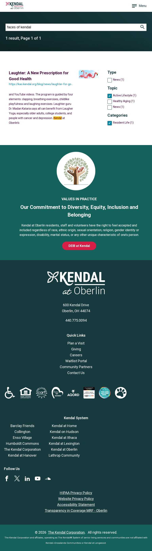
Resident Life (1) (123, 122)
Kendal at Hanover (22, 455)
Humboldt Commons (22, 443)
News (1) (118, 79)
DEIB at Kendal (79, 246)
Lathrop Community (64, 455)
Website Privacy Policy (76, 499)
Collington (22, 432)
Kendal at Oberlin (64, 449)
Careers (76, 355)
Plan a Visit (76, 343)
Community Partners (76, 367)
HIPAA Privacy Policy (76, 493)
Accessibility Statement (76, 505)
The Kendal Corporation (22, 449)
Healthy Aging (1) (124, 101)
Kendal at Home (64, 426)
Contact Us (76, 373)
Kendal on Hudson (64, 432)
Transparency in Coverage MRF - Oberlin (76, 510)
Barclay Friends (22, 426)
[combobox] (72, 27)
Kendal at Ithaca (64, 438)
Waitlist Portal (76, 361)
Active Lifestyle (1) (124, 95)
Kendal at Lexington (64, 443)
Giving (76, 349)
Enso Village (22, 438)
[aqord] (73, 395)
